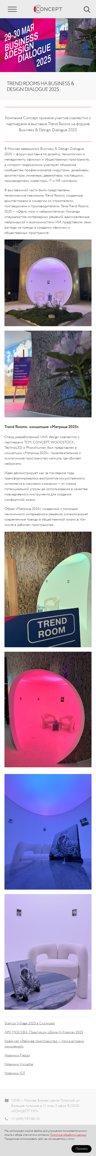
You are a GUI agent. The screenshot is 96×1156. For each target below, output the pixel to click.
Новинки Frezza (17, 1055)
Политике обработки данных (68, 1135)
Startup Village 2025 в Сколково (29, 1023)
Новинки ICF (14, 1073)
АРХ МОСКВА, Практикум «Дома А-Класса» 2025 (43, 1032)
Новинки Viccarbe (18, 1064)
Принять (81, 1148)
